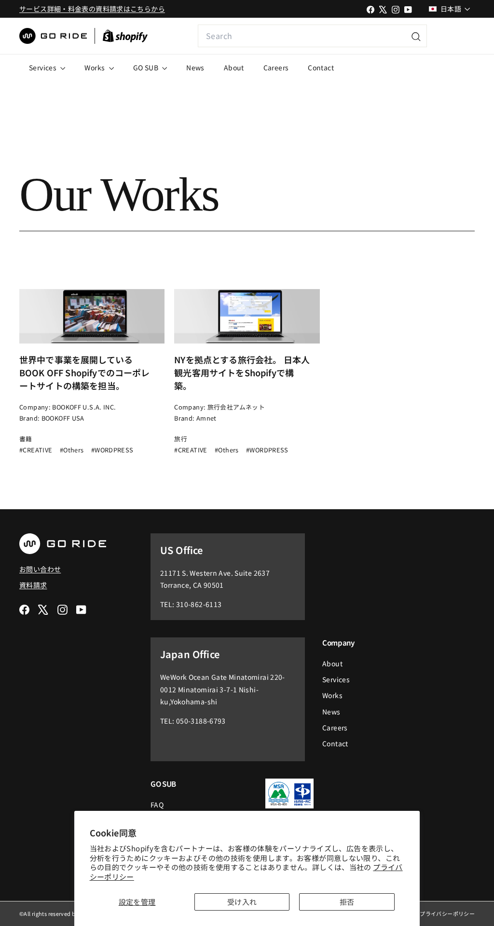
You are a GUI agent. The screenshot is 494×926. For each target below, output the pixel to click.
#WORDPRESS (112, 449)
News (195, 67)
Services (43, 67)
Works (95, 67)
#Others (72, 449)
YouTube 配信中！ (451, 36)
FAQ (157, 804)
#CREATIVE (35, 449)
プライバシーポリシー (447, 913)
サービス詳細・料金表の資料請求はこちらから (92, 8)
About (234, 67)
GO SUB (146, 67)
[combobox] (312, 36)
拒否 (347, 902)
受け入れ (242, 902)
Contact (321, 67)
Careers (276, 67)
